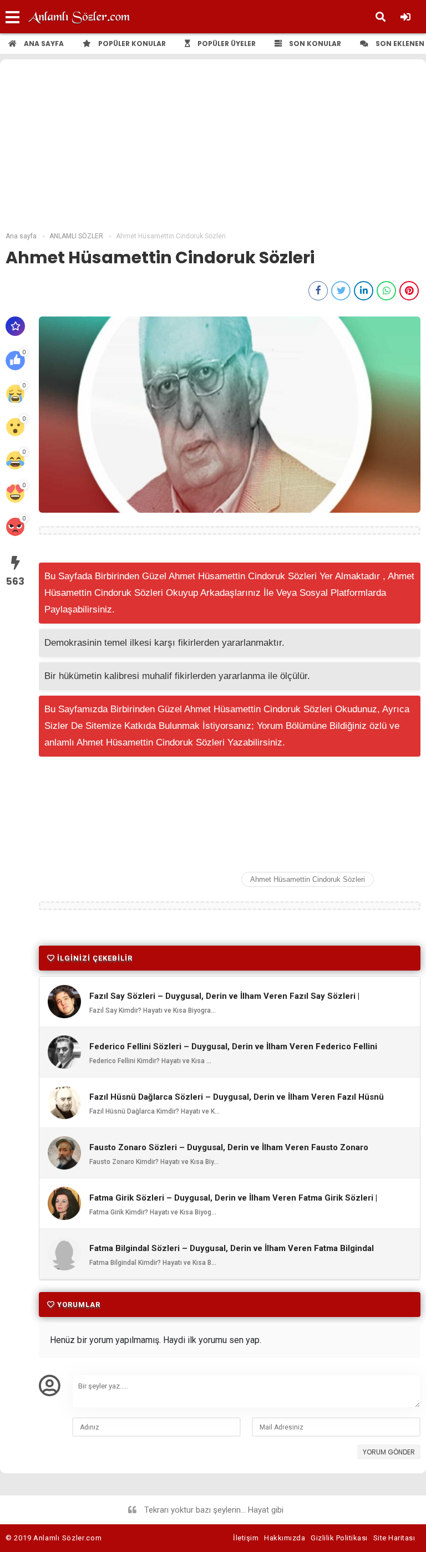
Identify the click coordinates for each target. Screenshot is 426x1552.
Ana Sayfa (43, 43)
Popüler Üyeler (226, 43)
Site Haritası (394, 1538)
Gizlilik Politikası (339, 1538)
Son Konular (314, 43)
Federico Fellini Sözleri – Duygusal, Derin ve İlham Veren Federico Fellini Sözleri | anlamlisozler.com (233, 1051)
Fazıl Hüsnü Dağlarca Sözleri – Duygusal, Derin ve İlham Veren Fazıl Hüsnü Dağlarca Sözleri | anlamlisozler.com (236, 1101)
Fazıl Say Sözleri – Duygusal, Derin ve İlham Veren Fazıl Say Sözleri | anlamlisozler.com (224, 1001)
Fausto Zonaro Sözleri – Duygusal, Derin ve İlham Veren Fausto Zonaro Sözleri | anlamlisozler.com (228, 1152)
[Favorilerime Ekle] (15, 326)
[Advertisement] (213, 148)
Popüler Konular (131, 43)
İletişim (245, 1538)
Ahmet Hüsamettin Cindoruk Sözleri (307, 879)
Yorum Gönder (389, 1452)
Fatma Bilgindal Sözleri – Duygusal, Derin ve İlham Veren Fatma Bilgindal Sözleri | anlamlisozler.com (231, 1253)
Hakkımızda (284, 1538)
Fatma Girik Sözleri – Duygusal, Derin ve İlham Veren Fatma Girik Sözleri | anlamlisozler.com (233, 1202)
